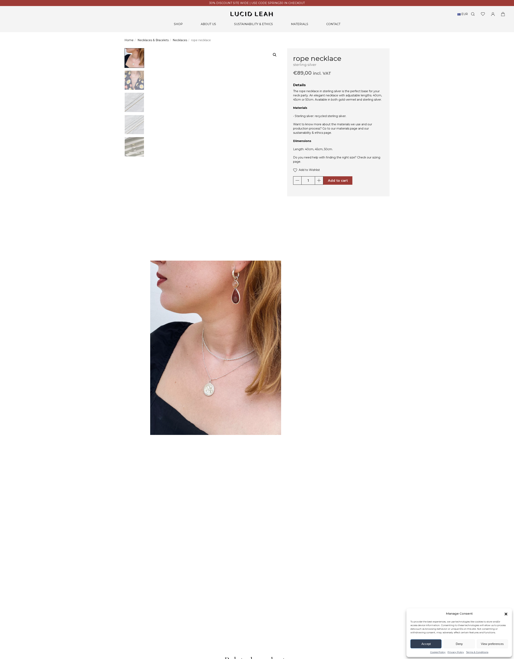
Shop (178, 24)
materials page (347, 128)
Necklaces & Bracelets (153, 40)
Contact (333, 24)
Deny (459, 644)
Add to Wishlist (308, 170)
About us (208, 24)
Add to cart (338, 181)
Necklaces (180, 40)
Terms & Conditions (477, 652)
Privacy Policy (456, 652)
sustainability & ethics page (312, 133)
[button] (506, 614)
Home (129, 40)
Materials (299, 24)
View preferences (492, 644)
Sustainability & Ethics (253, 24)
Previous (153, 348)
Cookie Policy (438, 652)
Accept (426, 644)
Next (278, 348)
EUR (464, 14)
